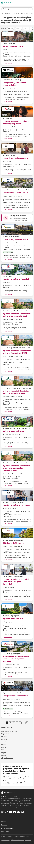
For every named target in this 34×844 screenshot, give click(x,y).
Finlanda (4, 736)
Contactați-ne (5, 831)
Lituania (3, 747)
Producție (10, 28)
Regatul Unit (5, 734)
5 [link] (20, 723)
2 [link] (10, 723)
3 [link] (13, 723)
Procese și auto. (28, 28)
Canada (3, 755)
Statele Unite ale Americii (9, 731)
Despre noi (4, 825)
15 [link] (27, 723)
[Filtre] (31, 28)
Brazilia (3, 744)
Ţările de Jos (5, 750)
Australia (4, 742)
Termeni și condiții (5, 840)
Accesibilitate (28, 840)
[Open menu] (31, 2)
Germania (4, 739)
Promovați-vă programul (7, 828)
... (23, 723)
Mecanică (18, 28)
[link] (30, 723)
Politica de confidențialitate (17, 840)
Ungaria (3, 753)
